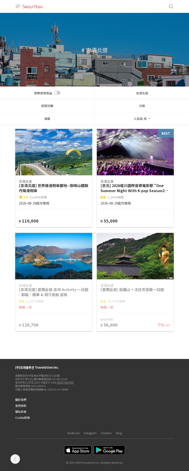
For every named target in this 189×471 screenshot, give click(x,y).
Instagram (90, 433)
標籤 (47, 118)
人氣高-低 (140, 118)
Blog (119, 433)
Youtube (106, 433)
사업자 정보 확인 (65, 382)
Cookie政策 (22, 417)
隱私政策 (20, 411)
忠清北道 (142, 93)
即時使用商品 (43, 93)
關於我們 (20, 400)
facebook (73, 433)
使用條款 (20, 405)
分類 (142, 106)
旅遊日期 (47, 106)
